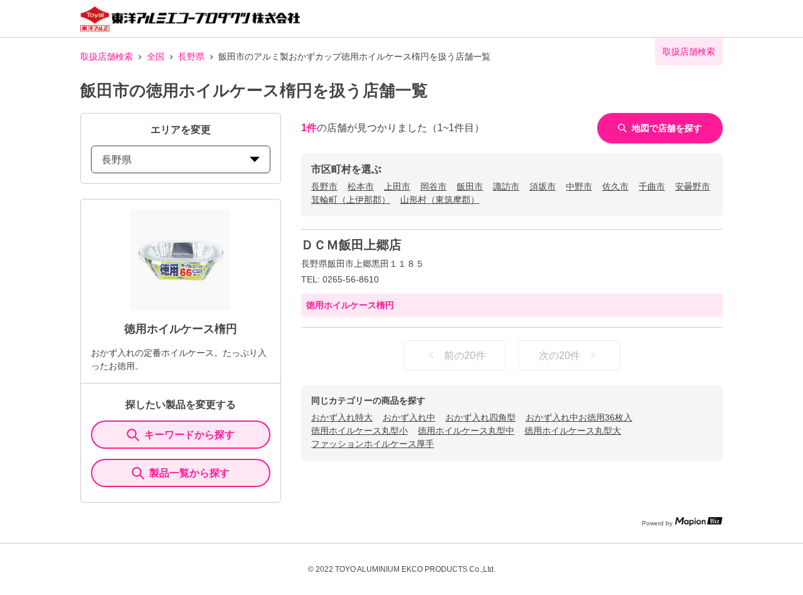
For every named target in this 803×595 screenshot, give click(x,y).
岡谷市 (433, 186)
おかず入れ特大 (342, 417)
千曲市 (652, 186)
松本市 (361, 186)
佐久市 (615, 186)
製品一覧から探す (189, 473)
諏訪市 (506, 186)
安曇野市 (692, 186)
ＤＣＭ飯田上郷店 (351, 245)
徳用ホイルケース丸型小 (359, 431)
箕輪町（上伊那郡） (350, 200)
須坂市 (542, 186)
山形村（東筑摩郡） (439, 200)
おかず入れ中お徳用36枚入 (579, 417)
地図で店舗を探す (667, 128)
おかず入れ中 (409, 417)
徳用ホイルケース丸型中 (466, 431)
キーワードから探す (189, 434)
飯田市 (470, 186)
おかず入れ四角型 (480, 417)
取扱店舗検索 (106, 56)
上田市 (397, 186)
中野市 (579, 186)
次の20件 (559, 355)
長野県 (191, 56)
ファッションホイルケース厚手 (372, 444)
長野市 (324, 186)
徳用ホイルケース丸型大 (572, 431)
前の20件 (465, 355)
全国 (155, 56)
